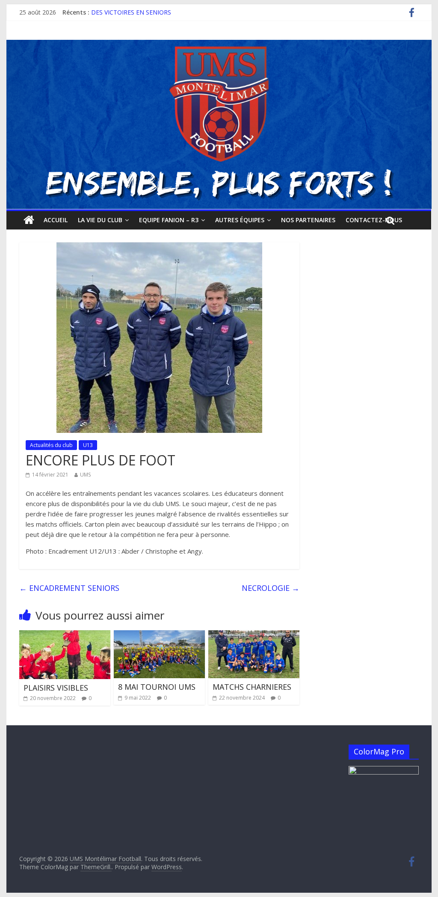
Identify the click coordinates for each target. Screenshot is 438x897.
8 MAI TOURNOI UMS (156, 687)
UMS (85, 474)
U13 (88, 445)
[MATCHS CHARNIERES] (253, 635)
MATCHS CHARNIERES (252, 687)
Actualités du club (51, 445)
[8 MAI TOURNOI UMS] (159, 635)
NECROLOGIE (270, 588)
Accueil (56, 220)
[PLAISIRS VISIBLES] (64, 635)
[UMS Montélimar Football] (28, 220)
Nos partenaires (308, 220)
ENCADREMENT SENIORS (69, 588)
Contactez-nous (374, 220)
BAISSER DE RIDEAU (119, 12)
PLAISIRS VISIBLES (56, 687)
